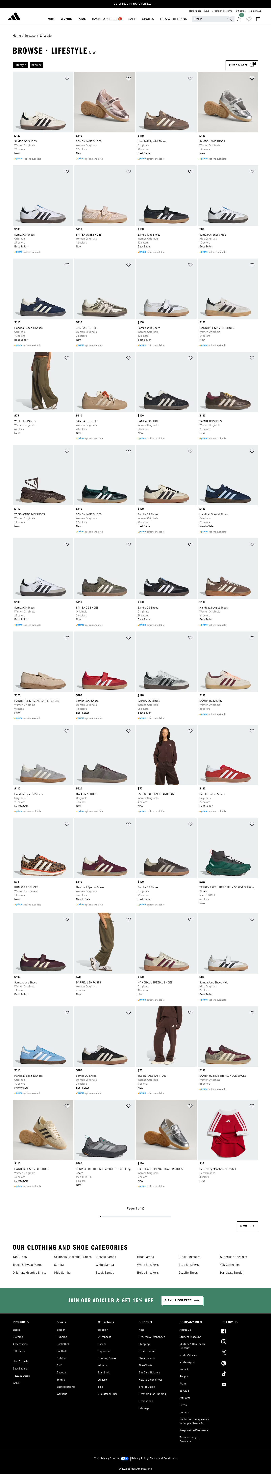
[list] (119, 65)
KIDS (82, 19)
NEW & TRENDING (173, 19)
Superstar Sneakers (234, 1257)
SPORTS (148, 19)
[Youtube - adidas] (239, 1385)
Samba (59, 1265)
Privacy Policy (139, 1458)
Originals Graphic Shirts (29, 1272)
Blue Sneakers (189, 1265)
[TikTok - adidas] (239, 1374)
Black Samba (105, 1272)
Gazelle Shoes (188, 1272)
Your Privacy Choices (107, 1458)
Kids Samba (62, 1272)
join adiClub (255, 11)
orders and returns (222, 11)
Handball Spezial (231, 1272)
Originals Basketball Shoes (73, 1257)
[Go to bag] (258, 19)
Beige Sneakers (148, 1272)
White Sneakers (148, 1265)
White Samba (105, 1265)
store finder (195, 11)
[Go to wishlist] (249, 19)
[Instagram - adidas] (239, 1342)
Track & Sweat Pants (27, 1265)
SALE (132, 19)
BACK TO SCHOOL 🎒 (107, 19)
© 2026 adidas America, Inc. (135, 1468)
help (206, 11)
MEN (51, 19)
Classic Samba (106, 1257)
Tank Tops (20, 1257)
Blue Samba (145, 1257)
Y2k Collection (230, 1265)
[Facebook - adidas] (239, 1331)
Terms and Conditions (163, 1458)
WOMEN (66, 19)
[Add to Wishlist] (67, 79)
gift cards (240, 11)
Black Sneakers (189, 1257)
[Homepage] (14, 17)
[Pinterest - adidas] (239, 1363)
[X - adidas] (239, 1353)
